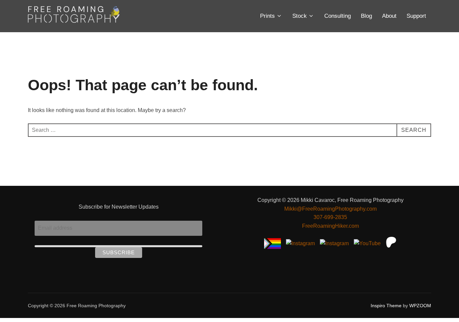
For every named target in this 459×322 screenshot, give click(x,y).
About (389, 16)
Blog (366, 16)
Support (416, 16)
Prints (267, 16)
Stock (299, 16)
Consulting (337, 16)
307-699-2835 (330, 217)
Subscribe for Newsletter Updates (119, 207)
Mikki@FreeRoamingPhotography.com (330, 209)
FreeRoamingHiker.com (330, 226)
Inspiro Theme (386, 305)
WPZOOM (420, 305)
